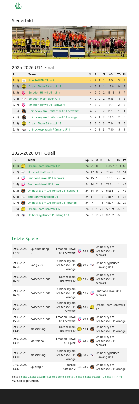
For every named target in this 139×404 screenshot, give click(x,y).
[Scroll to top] (131, 396)
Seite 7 (71, 377)
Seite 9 (89, 377)
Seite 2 (25, 377)
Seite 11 (110, 377)
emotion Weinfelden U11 (44, 98)
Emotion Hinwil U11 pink (44, 92)
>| (120, 377)
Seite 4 (43, 377)
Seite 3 (34, 377)
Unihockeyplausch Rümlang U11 (49, 129)
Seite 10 (99, 377)
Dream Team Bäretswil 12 (44, 123)
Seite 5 (53, 377)
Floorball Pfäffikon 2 (41, 80)
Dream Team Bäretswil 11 (44, 86)
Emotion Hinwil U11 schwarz (46, 105)
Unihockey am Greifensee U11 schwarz (53, 111)
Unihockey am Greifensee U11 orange (52, 117)
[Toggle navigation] (125, 6)
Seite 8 (80, 377)
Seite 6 (62, 377)
